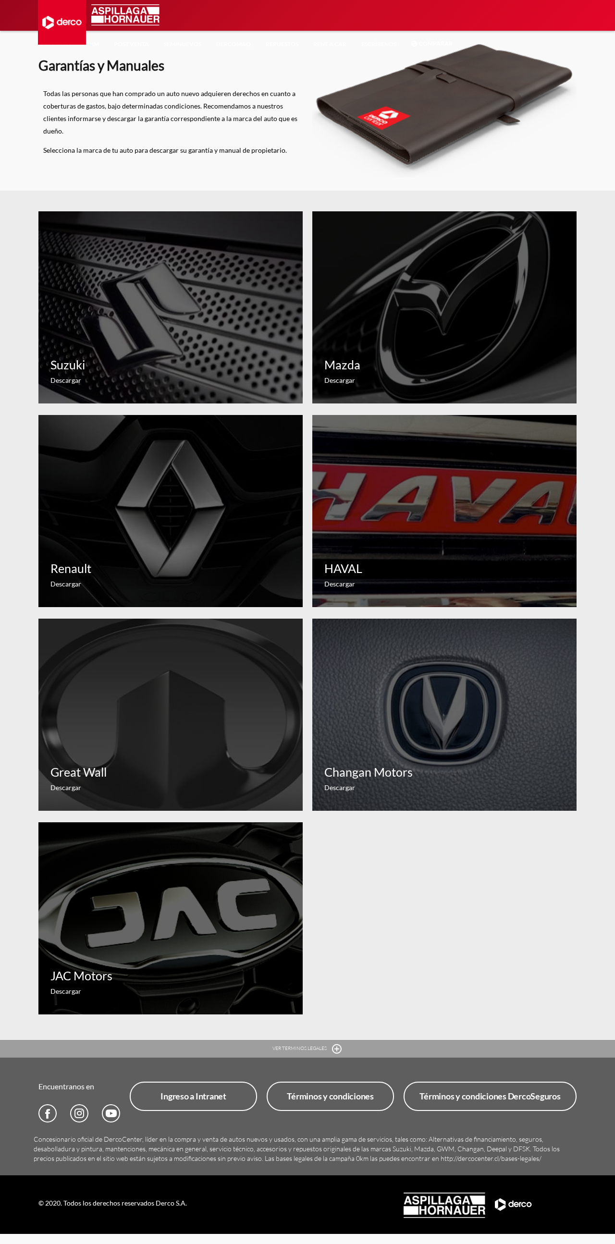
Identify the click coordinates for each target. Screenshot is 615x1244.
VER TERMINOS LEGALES (300, 1048)
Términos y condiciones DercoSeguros (489, 1096)
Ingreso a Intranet (193, 1096)
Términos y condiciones (330, 1096)
